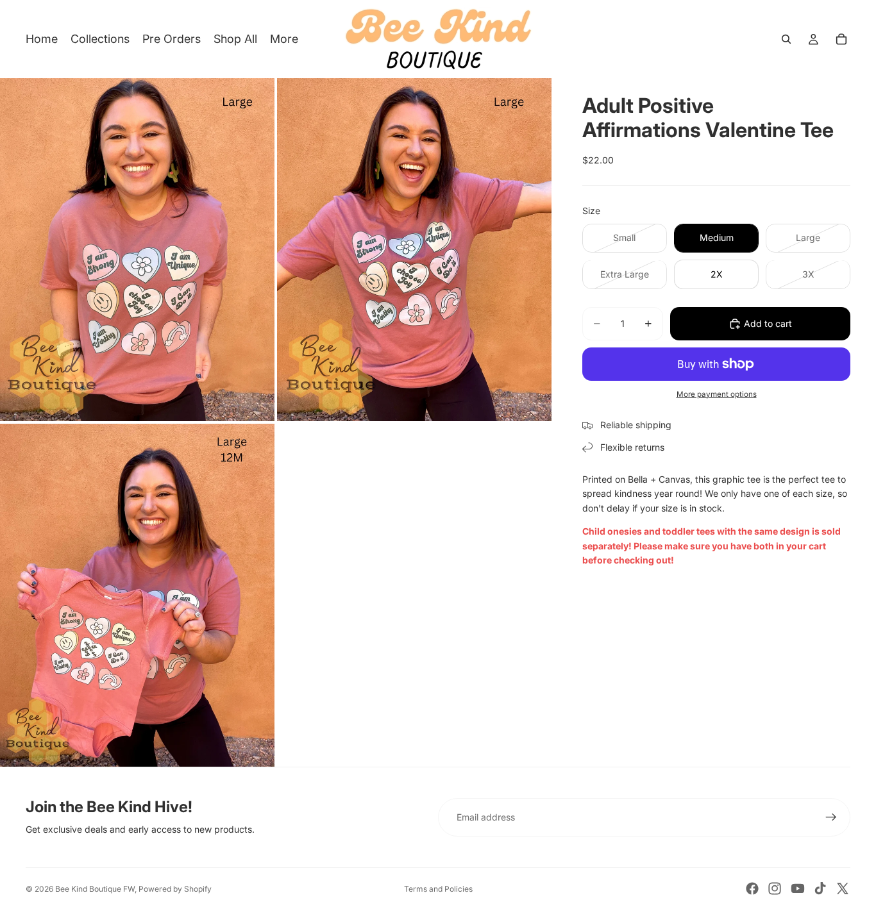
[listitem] (284, 39)
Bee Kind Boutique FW (95, 889)
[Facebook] (752, 888)
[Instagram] (774, 888)
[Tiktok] (820, 888)
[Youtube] (797, 888)
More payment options (717, 394)
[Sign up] (831, 817)
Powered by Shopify (175, 889)
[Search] (786, 39)
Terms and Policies (438, 889)
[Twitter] (842, 888)
